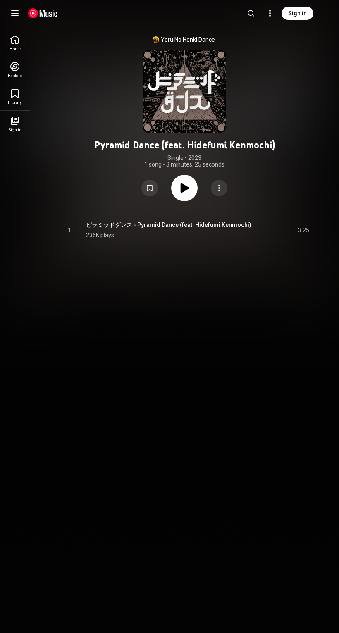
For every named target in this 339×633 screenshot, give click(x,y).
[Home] (42, 13)
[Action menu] (219, 188)
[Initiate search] (251, 13)
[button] (149, 188)
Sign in (297, 13)
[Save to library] (150, 188)
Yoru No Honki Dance (188, 39)
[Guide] (15, 13)
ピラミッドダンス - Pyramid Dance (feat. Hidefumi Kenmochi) (168, 224)
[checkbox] (303, 230)
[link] (14, 43)
